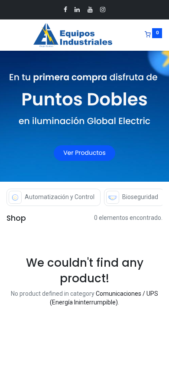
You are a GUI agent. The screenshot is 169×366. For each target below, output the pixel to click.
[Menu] (7, 35)
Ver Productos (84, 152)
